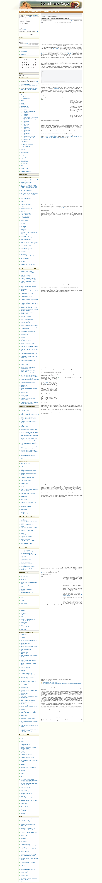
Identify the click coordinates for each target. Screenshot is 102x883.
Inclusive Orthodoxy (24, 364)
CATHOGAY (23, 650)
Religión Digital (23, 605)
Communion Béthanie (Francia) (26, 294)
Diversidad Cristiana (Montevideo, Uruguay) (29, 327)
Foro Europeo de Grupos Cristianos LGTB (28, 681)
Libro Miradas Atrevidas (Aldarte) (27, 860)
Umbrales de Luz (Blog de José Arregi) (28, 264)
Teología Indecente (24, 875)
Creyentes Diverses (24, 313)
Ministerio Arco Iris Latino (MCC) (27, 378)
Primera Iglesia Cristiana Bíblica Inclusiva (28, 390)
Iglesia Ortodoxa (26, 127)
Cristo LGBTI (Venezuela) (25, 322)
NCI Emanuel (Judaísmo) (25, 539)
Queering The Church (25, 395)
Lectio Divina (25, 163)
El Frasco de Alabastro (25, 219)
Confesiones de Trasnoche (26, 204)
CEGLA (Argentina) (24, 653)
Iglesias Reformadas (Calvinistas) (29, 136)
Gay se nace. (23, 229)
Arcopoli (22, 741)
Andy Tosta (68, 683)
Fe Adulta (22, 486)
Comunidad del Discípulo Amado (27, 306)
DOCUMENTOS (46, 11)
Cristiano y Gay (23, 211)
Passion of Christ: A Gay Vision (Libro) (28, 455)
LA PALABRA (26, 11)
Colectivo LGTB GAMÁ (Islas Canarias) (28, 755)
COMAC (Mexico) (24, 289)
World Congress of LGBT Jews (26, 543)
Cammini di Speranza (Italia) (26, 649)
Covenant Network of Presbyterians (27, 312)
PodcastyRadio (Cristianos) (26, 506)
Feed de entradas (24, 51)
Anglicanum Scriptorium (25, 183)
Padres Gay (23, 796)
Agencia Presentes (24, 611)
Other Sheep (23, 708)
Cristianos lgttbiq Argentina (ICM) (27, 319)
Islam (22, 154)
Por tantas (22, 508)
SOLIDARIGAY (23, 810)
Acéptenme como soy (25, 410)
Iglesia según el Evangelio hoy (26, 492)
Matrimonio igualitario (25, 157)
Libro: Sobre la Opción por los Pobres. (28, 448)
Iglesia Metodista (26, 125)
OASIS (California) (24, 386)
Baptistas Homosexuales (25, 643)
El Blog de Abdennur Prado (26, 214)
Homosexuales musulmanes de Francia (28, 531)
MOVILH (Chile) (24, 785)
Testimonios (23, 170)
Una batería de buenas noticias (26, 171)
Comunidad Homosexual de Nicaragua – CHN (29, 758)
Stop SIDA (22, 812)
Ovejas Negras (23, 794)
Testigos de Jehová (26, 139)
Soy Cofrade (23, 261)
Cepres (62, 137)
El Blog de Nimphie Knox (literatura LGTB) (28, 832)
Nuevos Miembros (24, 160)
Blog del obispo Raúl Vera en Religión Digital (29, 193)
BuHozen (22, 523)
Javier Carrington (56, 48)
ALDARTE (22, 738)
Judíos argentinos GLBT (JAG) (26, 536)
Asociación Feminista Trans (70, 52)
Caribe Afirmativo (24, 745)
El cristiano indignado (25, 217)
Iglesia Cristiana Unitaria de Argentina (28, 360)
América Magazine (24, 599)
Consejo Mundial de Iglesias (26, 480)
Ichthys (22, 339)
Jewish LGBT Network (25, 534)
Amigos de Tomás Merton (25, 463)
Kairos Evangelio (24, 496)
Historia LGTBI (48, 682)
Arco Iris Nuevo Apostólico (25, 638)
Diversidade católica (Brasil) (26, 671)
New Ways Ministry (24, 617)
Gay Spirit (22, 526)
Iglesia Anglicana (54, 682)
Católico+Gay (23, 201)
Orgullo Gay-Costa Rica (25, 791)
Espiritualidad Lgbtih (24, 576)
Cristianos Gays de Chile (25, 318)
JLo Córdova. (63, 207)
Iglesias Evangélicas (26, 133)
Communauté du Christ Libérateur (27, 293)
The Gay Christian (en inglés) (26, 731)
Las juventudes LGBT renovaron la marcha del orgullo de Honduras (55, 18)
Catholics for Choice (24, 652)
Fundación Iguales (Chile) (25, 768)
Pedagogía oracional (25, 161)
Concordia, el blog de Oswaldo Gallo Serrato (29, 203)
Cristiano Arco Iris (24, 210)
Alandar (22, 597)
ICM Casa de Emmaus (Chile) (26, 342)
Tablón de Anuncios (24, 168)
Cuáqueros (25, 109)
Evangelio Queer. (24, 577)
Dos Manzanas (23, 614)
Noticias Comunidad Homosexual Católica (29, 706)
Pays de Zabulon (24, 254)
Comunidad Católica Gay (25, 297)
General (44, 682)
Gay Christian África (24, 334)
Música (22, 158)
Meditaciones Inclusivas (25, 562)
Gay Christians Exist (24, 693)
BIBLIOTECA (38, 11)
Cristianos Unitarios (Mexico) (26, 321)
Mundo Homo (23, 251)
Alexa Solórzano (51, 683)
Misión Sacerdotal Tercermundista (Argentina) (29, 501)
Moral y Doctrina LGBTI (25, 249)
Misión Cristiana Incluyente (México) (27, 381)
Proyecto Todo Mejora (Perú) (26, 871)
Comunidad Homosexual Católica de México (29, 307)
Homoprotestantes (24, 697)
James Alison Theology (25, 236)
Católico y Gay (23, 200)
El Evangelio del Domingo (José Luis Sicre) (29, 551)
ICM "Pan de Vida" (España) (26, 340)
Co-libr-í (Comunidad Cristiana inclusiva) (28, 278)
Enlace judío (23, 833)
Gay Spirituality (23, 579)
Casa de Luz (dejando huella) (26, 271)
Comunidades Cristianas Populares (27, 477)
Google (27, 43)
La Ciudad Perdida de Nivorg (26, 240)
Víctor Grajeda (56, 88)
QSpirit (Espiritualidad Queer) (26, 568)
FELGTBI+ (22, 764)
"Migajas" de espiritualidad (28, 144)
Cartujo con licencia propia (26, 198)
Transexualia (23, 813)
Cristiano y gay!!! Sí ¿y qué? (26, 213)
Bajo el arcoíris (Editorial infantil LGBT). (28, 827)
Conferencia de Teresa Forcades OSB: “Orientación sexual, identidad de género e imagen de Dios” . (29, 829)
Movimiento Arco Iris (24, 385)
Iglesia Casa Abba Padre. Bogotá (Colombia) (29, 346)
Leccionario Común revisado (26, 559)
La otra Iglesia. (23, 498)
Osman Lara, (69, 53)
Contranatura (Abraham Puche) (26, 208)
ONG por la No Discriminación (26, 788)
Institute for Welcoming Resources (27, 366)
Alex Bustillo (47, 683)
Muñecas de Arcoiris (68, 136)
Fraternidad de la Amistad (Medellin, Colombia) (29, 333)
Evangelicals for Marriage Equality (27, 677)
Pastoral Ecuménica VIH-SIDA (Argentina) (28, 712)
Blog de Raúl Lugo (24, 191)
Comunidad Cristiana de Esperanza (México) (29, 299)
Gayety (22, 616)
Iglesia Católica (25, 115)
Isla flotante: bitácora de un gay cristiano (28, 234)
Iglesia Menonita (26, 124)
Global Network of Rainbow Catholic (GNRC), (29, 696)
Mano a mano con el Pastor (26, 245)
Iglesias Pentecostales (27, 134)
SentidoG (22, 625)
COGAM (22, 751)
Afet (54, 137)
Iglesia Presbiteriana (26, 130)
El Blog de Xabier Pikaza (25, 216)
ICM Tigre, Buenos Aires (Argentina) (27, 345)
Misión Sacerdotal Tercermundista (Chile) (28, 502)
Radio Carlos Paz (24, 622)
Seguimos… (28, 80)
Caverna (22, 103)
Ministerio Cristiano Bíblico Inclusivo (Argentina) (30, 379)
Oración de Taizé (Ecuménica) (26, 563)
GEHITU (22, 773)
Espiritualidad (23, 142)
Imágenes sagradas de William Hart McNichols (29, 432)
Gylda (22, 774)
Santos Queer (23, 590)
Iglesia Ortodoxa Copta (27, 128)
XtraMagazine (23, 629)
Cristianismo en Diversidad (26, 316)
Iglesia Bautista (25, 114)
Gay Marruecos (23, 771)
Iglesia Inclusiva (26, 121)
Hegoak (22, 776)
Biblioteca (22, 100)
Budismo (22, 101)
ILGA (21, 777)
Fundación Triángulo (24, 770)
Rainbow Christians (24, 717)
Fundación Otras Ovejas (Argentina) (27, 683)
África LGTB (23, 737)
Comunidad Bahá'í (24, 106)
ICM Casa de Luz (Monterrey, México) (28, 343)
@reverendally (23, 408)
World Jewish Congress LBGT (26, 544)
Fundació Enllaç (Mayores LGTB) (27, 765)
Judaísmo (22, 155)
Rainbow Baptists (24, 715)
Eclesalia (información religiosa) (27, 602)
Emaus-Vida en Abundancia (26, 330)
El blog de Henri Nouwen (25, 484)
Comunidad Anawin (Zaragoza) (26, 296)
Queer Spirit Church (24, 393)
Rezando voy (23, 569)
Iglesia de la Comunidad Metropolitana (30, 119)
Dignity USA (23, 670)
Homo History (23, 842)
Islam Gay (22, 533)
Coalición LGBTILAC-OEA (25, 749)
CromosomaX (23, 613)
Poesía (22, 165)
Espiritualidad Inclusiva (27, 146)
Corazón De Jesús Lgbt (25, 310)
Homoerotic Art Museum (25, 844)
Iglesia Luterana (26, 122)
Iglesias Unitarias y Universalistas (29, 137)
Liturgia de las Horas (24, 560)
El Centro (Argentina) (25, 328)
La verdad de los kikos (25, 851)
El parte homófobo (24, 141)
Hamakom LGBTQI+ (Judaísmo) (27, 530)
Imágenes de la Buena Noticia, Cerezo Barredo (29, 554)
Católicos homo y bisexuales (26, 275)
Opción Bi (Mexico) (24, 790)
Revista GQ (23, 623)
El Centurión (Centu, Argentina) (26, 673)
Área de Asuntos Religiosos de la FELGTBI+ (29, 640)
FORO (52, 11)
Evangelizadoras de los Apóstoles (27, 836)
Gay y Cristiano (23, 230)
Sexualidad (23, 167)
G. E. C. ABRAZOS (24, 684)
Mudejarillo (23, 80)
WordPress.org (23, 54)
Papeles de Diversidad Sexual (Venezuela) (29, 800)
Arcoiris (45, 383)
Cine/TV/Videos (24, 104)
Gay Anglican (23, 226)
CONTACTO (57, 11)
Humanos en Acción (53, 136)
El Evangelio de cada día (25, 550)
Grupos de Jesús (24, 487)
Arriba (80, 688)
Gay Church (23, 337)
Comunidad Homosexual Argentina (27, 757)
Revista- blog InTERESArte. (26, 401)
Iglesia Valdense (26, 131)
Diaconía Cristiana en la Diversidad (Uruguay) (29, 325)
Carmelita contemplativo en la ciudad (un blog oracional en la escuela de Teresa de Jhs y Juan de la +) (29, 196)
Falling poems (23, 224)
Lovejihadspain (23, 537)
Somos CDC (66, 135)
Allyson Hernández (58, 683)
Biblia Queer (25, 96)
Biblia (22, 94)
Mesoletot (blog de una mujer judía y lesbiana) (29, 246)
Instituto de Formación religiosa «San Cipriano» (30, 435)
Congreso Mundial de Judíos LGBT (27, 524)
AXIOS (22, 641)
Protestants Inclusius (24, 392)
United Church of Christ (25, 513)
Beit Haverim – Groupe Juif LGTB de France (29, 521)
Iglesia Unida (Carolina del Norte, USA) (28, 493)
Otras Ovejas (23, 709)
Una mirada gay (24, 265)
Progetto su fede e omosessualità (27, 714)
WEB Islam (23, 881)
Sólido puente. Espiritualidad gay (27, 592)
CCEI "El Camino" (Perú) (25, 276)
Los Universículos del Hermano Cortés (28, 243)
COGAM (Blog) (23, 752)
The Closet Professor (25, 262)
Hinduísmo (23, 149)
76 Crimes (22, 610)
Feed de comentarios (25, 52)
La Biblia (22, 557)
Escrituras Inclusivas (24, 220)
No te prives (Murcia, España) (26, 787)
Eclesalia (22, 600)
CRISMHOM (23, 315)
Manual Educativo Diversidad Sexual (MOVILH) (30, 863)
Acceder (22, 49)
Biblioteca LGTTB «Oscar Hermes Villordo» (29, 417)
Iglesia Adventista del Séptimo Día (29, 111)
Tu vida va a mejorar (24, 879)
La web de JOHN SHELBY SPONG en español (29, 242)
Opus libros (23, 865)
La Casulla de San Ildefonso (26, 239)
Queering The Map (24, 803)
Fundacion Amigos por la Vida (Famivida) (28, 767)
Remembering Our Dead (25, 874)
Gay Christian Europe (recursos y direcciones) (29, 428)
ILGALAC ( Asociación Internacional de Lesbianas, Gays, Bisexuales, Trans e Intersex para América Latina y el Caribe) (29, 780)
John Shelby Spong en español (26, 237)
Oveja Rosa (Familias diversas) (26, 620)
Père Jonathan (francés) (25, 258)
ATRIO (22, 466)
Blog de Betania (24, 647)
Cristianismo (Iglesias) (25, 107)
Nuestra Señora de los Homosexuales (28, 252)
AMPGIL (22, 740)
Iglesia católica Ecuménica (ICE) (27, 352)
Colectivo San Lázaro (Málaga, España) (28, 279)
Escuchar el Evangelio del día (26, 553)
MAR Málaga (23, 703)
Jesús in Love (23, 436)
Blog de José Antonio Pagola (26, 190)
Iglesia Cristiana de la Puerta (26, 358)
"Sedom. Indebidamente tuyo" (26, 182)
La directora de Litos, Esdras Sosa (47, 486)
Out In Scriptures (24, 565)
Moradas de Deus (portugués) (26, 248)
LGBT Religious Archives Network (27, 702)
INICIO (21, 11)
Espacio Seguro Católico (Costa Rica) (28, 331)
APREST (71, 683)
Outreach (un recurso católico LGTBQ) (28, 619)
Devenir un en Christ (24, 324)
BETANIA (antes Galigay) (25, 644)
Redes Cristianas (24, 509)
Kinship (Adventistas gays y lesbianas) (28, 700)
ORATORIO (32, 11)
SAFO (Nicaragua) (24, 806)
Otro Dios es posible (26, 98)
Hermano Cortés (24, 841)
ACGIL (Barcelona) (24, 634)
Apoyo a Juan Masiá (24, 465)
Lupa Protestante (24, 499)
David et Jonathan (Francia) (26, 668)
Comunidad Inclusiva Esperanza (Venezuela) (29, 309)
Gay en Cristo (23, 227)
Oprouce (46, 136)
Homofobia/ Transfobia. (25, 152)
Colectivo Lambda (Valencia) (26, 754)
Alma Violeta (57, 137)
